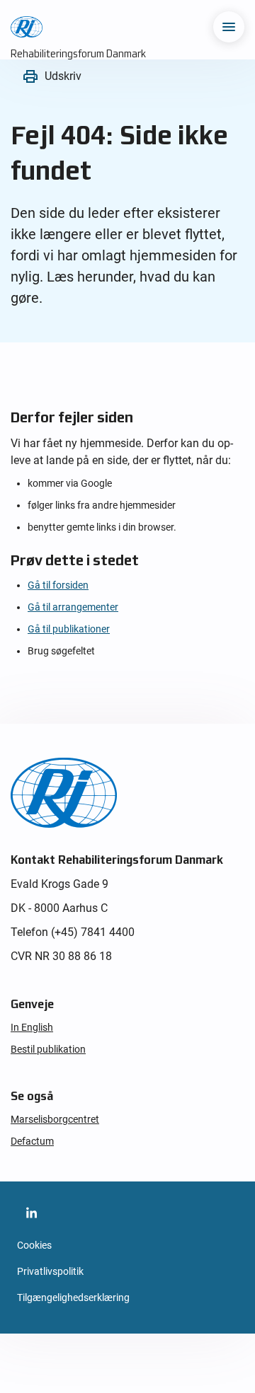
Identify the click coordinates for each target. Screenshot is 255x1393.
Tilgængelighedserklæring (73, 1297)
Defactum (32, 1141)
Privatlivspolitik (50, 1271)
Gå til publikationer (69, 629)
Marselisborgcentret (55, 1119)
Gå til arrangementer (73, 607)
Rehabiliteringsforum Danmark (78, 53)
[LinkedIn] (31, 1212)
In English (32, 1027)
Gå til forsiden (58, 585)
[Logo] (26, 26)
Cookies (34, 1245)
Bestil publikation (48, 1049)
